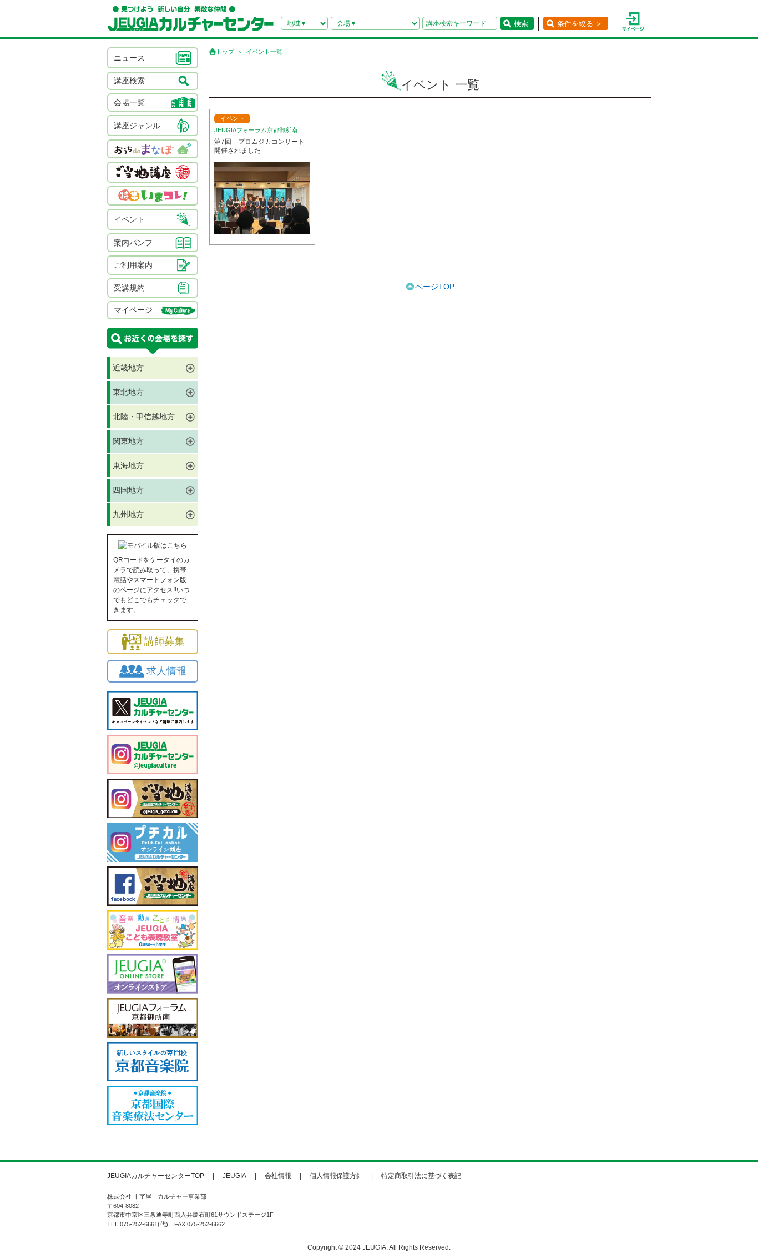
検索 (521, 23)
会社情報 (278, 1176)
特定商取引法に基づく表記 (421, 1176)
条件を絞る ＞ (580, 23)
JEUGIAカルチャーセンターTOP (155, 1176)
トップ (225, 51)
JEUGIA (234, 1176)
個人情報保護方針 (336, 1176)
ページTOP (434, 286)
